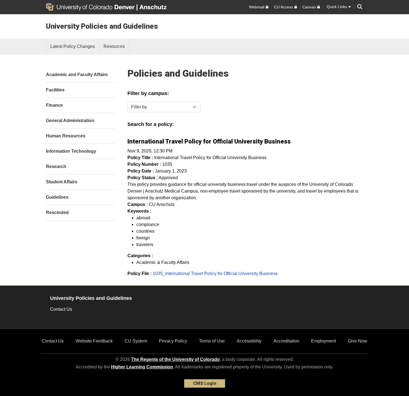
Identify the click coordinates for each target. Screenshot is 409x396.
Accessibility (249, 341)
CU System (136, 341)
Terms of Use (212, 341)
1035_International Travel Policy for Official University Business (215, 273)
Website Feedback (94, 341)
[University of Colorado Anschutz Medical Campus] (153, 7)
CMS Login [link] (204, 383)
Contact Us (61, 309)
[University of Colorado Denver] (91, 7)
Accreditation (286, 341)
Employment (323, 341)
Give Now (357, 341)
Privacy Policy (173, 341)
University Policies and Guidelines (102, 26)
